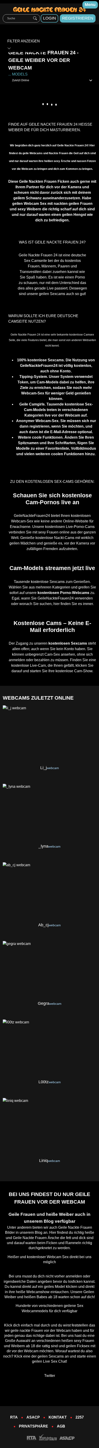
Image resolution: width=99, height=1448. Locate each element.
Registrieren (77, 18)
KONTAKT (58, 1417)
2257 (80, 1417)
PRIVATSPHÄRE (33, 1426)
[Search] (35, 18)
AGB (61, 1426)
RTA (14, 1417)
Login (49, 18)
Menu (90, 4)
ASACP (33, 1417)
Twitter (49, 1376)
